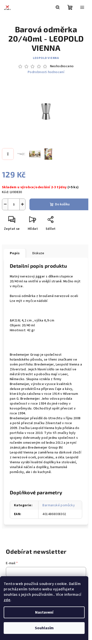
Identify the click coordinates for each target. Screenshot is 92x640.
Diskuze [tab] (38, 253)
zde (7, 600)
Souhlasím (44, 628)
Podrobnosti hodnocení (46, 72)
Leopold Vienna (46, 58)
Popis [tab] (15, 253)
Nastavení (44, 612)
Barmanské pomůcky (58, 505)
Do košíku (62, 204)
